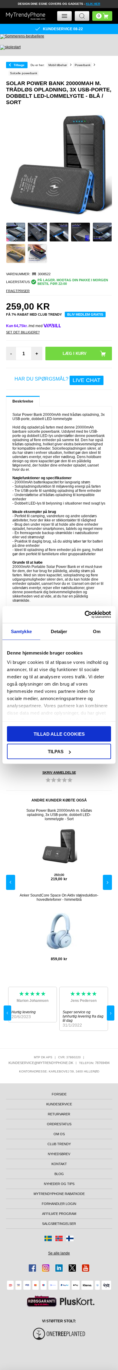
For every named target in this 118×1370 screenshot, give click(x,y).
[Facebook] (32, 1268)
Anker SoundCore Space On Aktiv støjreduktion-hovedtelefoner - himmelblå (59, 897)
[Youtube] (85, 1268)
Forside (59, 1094)
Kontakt (59, 1164)
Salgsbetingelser (59, 1223)
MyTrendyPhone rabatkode (59, 1194)
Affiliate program (59, 1213)
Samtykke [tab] (21, 631)
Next (107, 882)
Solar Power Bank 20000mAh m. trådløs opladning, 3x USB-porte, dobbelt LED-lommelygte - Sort (59, 814)
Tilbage (19, 65)
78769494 (102, 1063)
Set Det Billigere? (23, 332)
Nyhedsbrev (59, 1154)
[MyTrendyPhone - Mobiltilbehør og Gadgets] (25, 15)
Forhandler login (59, 1204)
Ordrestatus (59, 1124)
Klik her (93, 3)
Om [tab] (96, 631)
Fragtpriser (18, 291)
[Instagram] (45, 1268)
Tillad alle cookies (59, 733)
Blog (59, 1174)
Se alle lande (59, 1253)
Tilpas (56, 751)
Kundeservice (59, 1104)
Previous (10, 882)
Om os (59, 1134)
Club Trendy (59, 1144)
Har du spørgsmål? (57, 380)
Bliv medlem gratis (85, 314)
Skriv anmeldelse (59, 772)
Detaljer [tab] (59, 631)
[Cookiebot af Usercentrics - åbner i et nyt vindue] (85, 615)
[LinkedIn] (59, 1268)
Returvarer (59, 1114)
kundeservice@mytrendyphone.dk (40, 1063)
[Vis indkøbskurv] (102, 16)
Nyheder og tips (59, 1184)
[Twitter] (72, 1268)
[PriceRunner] (42, 1301)
